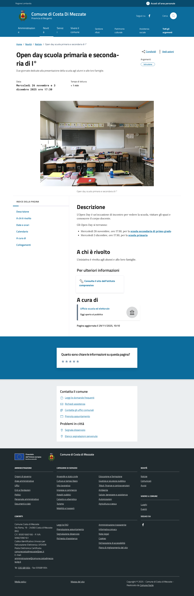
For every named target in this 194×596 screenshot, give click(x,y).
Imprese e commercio (67, 490)
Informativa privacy (108, 529)
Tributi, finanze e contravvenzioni (114, 485)
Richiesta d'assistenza (67, 538)
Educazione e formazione (110, 476)
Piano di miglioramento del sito (113, 547)
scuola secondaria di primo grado (151, 231)
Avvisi (143, 485)
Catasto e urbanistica (67, 499)
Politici (18, 494)
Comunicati (146, 481)
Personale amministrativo (27, 499)
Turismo (60, 503)
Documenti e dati (23, 503)
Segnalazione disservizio (68, 534)
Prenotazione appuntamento (70, 529)
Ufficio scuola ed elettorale (94, 309)
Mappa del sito (78, 581)
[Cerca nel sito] (173, 15)
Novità (28, 44)
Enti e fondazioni (22, 490)
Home (19, 44)
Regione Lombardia (23, 3)
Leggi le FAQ (62, 524)
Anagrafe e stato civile (67, 476)
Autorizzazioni (105, 499)
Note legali (104, 534)
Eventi (144, 509)
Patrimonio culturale (120, 30)
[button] (161, 3)
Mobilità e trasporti (65, 508)
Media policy (20, 581)
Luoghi (144, 504)
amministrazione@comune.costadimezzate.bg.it (34, 560)
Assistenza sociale (144, 30)
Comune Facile (147, 585)
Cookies (102, 538)
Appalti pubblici (64, 494)
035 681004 (24, 567)
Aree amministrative (24, 481)
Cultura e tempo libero (67, 481)
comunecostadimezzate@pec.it (29, 551)
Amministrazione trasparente (112, 524)
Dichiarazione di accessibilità (112, 543)
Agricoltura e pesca (108, 503)
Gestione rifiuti (99, 30)
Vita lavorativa (63, 485)
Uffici (17, 485)
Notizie (38, 44)
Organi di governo (23, 476)
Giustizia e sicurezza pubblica (112, 481)
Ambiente (103, 490)
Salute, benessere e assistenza (113, 494)
